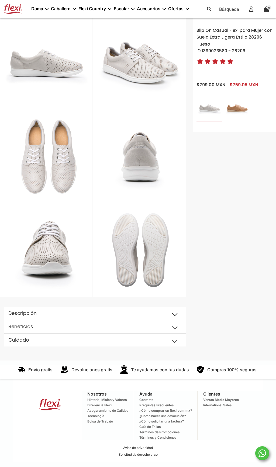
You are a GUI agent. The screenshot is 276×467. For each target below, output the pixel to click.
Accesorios (148, 8)
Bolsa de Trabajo (100, 421)
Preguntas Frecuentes (156, 405)
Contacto (146, 400)
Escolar (121, 8)
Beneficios (20, 326)
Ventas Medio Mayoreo (221, 400)
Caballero (61, 8)
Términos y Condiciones (158, 437)
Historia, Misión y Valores (107, 400)
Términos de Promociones (159, 432)
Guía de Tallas (150, 427)
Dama (37, 8)
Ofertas (176, 8)
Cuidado (18, 339)
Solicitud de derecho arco (138, 454)
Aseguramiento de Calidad (107, 410)
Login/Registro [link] (251, 9)
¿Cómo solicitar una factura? (161, 421)
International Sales (217, 405)
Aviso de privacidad (138, 448)
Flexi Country (92, 8)
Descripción (22, 313)
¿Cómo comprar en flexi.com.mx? (165, 410)
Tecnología (95, 416)
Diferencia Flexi (99, 405)
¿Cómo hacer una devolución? (162, 416)
